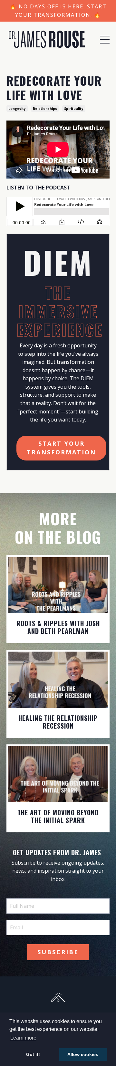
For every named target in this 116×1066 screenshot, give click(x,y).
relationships (45, 108)
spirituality (73, 108)
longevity (17, 108)
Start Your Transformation (61, 448)
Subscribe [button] (58, 952)
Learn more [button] (23, 1038)
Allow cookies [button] (82, 1054)
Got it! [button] (33, 1054)
